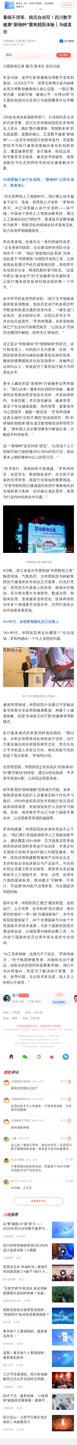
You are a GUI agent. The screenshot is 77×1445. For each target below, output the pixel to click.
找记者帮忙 (59, 1002)
